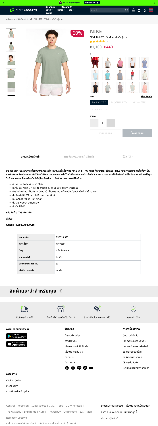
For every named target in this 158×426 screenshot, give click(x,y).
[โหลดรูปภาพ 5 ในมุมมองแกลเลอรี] (11, 87)
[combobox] (109, 10)
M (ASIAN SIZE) (119, 102)
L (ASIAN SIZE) (139, 102)
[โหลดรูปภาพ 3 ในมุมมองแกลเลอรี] (11, 60)
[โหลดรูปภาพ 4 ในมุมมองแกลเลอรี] (11, 73)
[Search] (126, 10)
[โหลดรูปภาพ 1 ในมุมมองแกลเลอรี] (11, 33)
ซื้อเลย (137, 133)
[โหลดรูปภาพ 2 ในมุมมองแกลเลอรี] (11, 47)
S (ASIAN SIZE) (99, 102)
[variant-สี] (95, 62)
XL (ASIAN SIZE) (99, 109)
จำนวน (93, 116)
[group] (79, 3)
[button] (3, 3)
